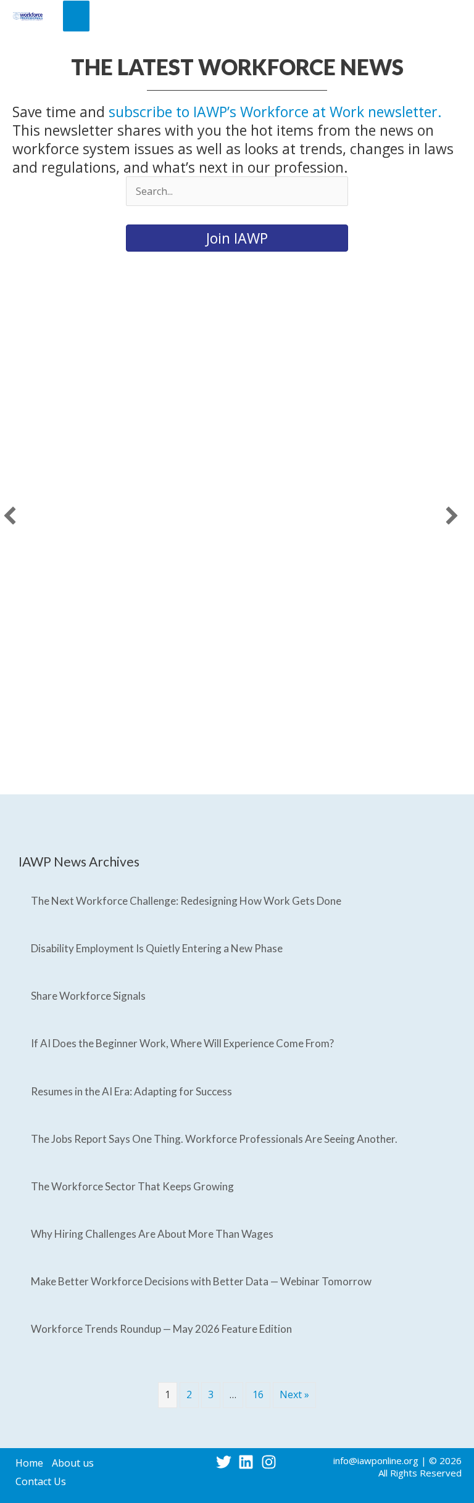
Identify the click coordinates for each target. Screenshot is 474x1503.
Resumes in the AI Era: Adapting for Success (131, 1091)
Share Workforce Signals (88, 995)
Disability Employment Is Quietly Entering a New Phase (157, 948)
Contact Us (40, 1481)
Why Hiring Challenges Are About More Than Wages (152, 1233)
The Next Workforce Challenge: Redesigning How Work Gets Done (186, 900)
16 (258, 1394)
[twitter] (226, 1462)
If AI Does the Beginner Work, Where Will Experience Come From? (182, 1043)
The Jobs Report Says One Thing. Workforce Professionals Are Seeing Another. (214, 1138)
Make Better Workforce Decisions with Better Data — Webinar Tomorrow (201, 1281)
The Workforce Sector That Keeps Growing (132, 1186)
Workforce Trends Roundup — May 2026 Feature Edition (161, 1328)
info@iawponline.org (375, 1460)
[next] (452, 515)
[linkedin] (248, 1462)
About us (73, 1463)
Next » (294, 1394)
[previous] (10, 515)
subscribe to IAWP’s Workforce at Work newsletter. (275, 111)
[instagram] (271, 1462)
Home (29, 1463)
